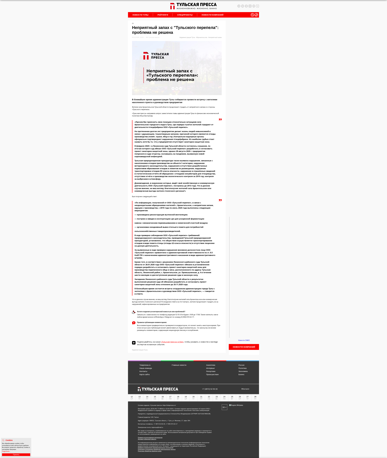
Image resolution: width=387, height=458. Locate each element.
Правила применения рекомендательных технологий (155, 447)
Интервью (210, 368)
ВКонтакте (245, 389)
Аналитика (210, 365)
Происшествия (212, 374)
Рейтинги (163, 15)
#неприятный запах (215, 37)
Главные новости (179, 365)
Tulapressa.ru (144, 365)
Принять (16, 454)
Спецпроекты (185, 15)
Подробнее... (6, 451)
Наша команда (145, 368)
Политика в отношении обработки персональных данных (157, 449)
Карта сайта (144, 374)
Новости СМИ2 (244, 340)
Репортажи (210, 371)
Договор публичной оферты (147, 439)
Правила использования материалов (150, 437)
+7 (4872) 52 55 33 (209, 389)
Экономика (243, 371)
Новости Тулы (140, 15)
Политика (242, 368)
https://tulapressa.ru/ (169, 405)
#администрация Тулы (187, 37)
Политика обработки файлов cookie (149, 451)
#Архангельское (201, 37)
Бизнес (241, 374)
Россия (241, 365)
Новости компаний (212, 15)
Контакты (143, 371)
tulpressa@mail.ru (157, 427)
